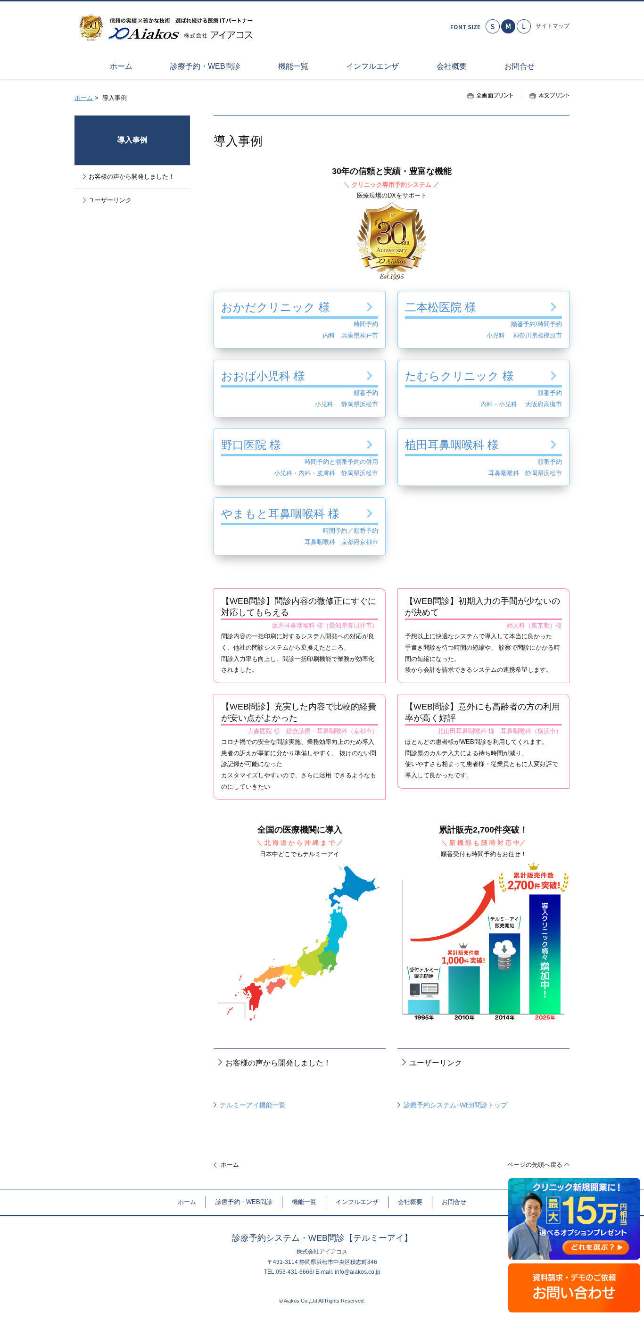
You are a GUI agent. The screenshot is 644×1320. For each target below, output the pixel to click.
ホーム (83, 97)
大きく (524, 26)
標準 (508, 26)
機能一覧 (304, 1201)
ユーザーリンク (435, 1062)
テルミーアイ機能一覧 (253, 1105)
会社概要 (410, 1201)
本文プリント (545, 95)
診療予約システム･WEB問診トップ (455, 1105)
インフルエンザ (357, 1201)
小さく (493, 26)
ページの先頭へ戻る (534, 1164)
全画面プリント (494, 95)
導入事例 (132, 140)
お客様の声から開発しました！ (278, 1062)
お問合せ (454, 1201)
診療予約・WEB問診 (243, 1201)
